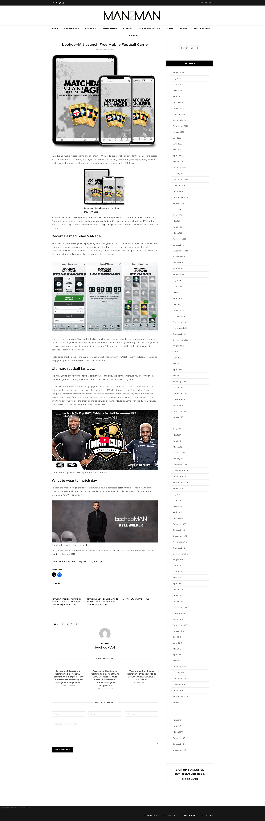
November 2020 (180, 470)
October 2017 (179, 690)
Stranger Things (106, 224)
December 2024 (180, 179)
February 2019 (179, 595)
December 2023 (180, 251)
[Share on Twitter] (67, 624)
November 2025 (180, 114)
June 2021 (177, 429)
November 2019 (180, 542)
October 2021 (179, 405)
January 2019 (178, 601)
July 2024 (177, 209)
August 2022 (178, 346)
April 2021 (177, 441)
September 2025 (180, 126)
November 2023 (180, 257)
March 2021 (178, 447)
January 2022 (179, 387)
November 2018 (180, 613)
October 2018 (179, 619)
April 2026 (177, 96)
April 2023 (177, 298)
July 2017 (177, 708)
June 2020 (177, 500)
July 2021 (177, 423)
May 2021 (177, 435)
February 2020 (179, 524)
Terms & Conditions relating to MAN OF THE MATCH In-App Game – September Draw (66, 602)
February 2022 (179, 381)
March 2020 (178, 518)
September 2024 (180, 197)
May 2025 (177, 150)
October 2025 (179, 120)
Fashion (127, 29)
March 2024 (178, 233)
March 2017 (178, 732)
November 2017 (180, 684)
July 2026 (177, 78)
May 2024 (177, 221)
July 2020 (177, 494)
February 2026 (179, 108)
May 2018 (177, 649)
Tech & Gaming (202, 29)
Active (183, 29)
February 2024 (179, 239)
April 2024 (177, 227)
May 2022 (177, 364)
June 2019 (177, 571)
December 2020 (180, 465)
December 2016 (180, 750)
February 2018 (179, 666)
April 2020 (177, 512)
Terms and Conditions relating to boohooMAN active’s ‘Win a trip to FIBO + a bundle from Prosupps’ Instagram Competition (68, 677)
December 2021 (180, 393)
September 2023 (180, 268)
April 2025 (177, 156)
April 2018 (177, 655)
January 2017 (178, 744)
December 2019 (180, 536)
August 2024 (178, 203)
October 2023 (179, 263)
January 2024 (179, 245)
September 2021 (180, 411)
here (88, 545)
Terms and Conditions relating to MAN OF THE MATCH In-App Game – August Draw (102, 602)
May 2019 (177, 577)
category (122, 488)
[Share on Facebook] (62, 624)
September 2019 (180, 554)
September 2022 (180, 340)
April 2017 (177, 726)
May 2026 (177, 90)
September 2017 (180, 696)
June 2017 (177, 714)
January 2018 (178, 672)
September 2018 (180, 625)
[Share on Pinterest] (77, 624)
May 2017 (177, 720)
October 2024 (179, 191)
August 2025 (178, 132)
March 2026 (178, 102)
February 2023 (179, 310)
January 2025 (179, 173)
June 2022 (177, 358)
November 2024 (180, 185)
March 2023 (178, 304)
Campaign (90, 29)
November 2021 (180, 399)
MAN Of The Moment (150, 29)
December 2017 (180, 678)
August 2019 (178, 560)
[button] (69, 297)
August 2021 (178, 417)
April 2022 (177, 370)
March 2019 (178, 589)
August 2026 (178, 72)
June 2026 (177, 84)
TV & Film (132, 35)
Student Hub (71, 29)
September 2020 (181, 482)
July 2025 (177, 138)
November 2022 (180, 328)
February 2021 (179, 453)
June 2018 (177, 643)
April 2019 (177, 583)
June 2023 (177, 286)
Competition (109, 29)
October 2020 (179, 476)
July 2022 (177, 352)
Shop (55, 29)
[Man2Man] (132, 15)
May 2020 (177, 506)
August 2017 (178, 702)
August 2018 (178, 631)
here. (103, 404)
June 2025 (177, 144)
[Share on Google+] (72, 624)
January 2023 (179, 316)
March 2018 (178, 661)
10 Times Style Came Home (135, 599)
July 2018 (177, 637)
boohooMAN (105, 647)
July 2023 (177, 280)
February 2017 (179, 738)
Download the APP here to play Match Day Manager (77, 561)
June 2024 (177, 215)
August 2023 (178, 274)
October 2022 (179, 334)
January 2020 (179, 530)
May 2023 (177, 292)
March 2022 (178, 375)
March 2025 (178, 161)
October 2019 (179, 548)
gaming (55, 554)
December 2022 (180, 322)
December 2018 (180, 607)
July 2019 (177, 566)
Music (170, 29)
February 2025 (179, 168)
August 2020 (178, 488)
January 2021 (178, 459)
